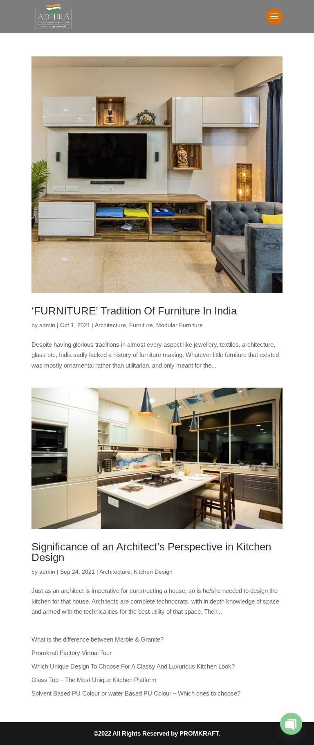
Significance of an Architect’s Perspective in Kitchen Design (151, 552)
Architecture (110, 325)
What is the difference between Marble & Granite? (97, 639)
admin (47, 325)
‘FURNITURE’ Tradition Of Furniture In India (134, 311)
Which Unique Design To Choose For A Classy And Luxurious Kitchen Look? (133, 666)
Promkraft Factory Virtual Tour (71, 652)
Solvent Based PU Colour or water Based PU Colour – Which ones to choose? (135, 693)
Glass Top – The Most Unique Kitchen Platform (94, 679)
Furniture (141, 325)
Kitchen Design (153, 571)
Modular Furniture (179, 325)
